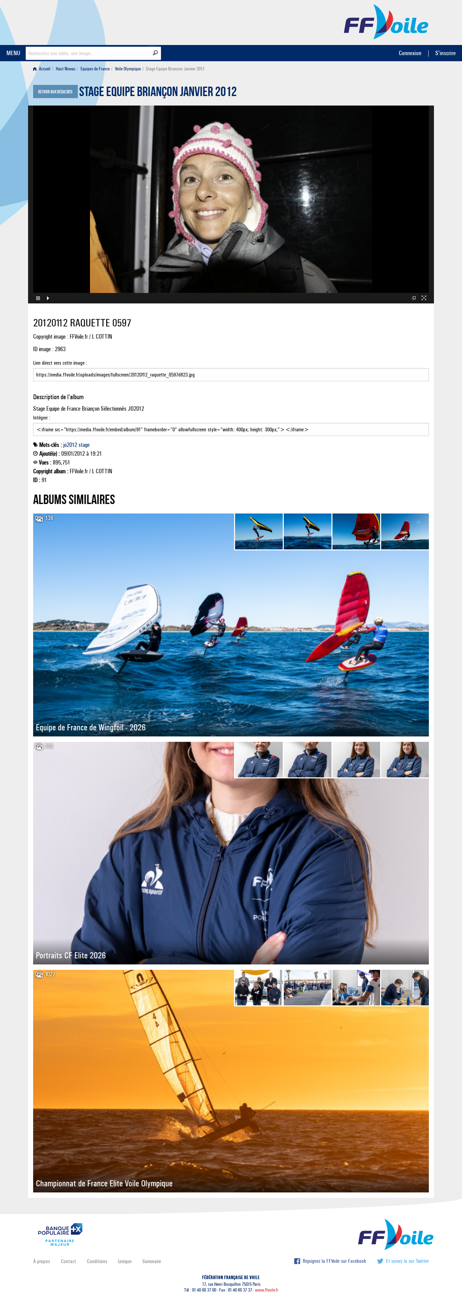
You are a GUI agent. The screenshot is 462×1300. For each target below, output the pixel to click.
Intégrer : (41, 417)
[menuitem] (43, 69)
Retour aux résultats (55, 92)
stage (84, 444)
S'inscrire (445, 53)
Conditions (97, 1261)
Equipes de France (95, 69)
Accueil (44, 69)
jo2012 (70, 444)
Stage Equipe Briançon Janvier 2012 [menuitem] (175, 69)
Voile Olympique (128, 69)
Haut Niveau (65, 69)
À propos (41, 1261)
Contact (68, 1261)
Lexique (125, 1261)
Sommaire (151, 1261)
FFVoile (386, 21)
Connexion (410, 53)
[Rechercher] (155, 52)
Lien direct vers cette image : (60, 363)
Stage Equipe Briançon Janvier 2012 (158, 93)
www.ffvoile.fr (266, 1290)
